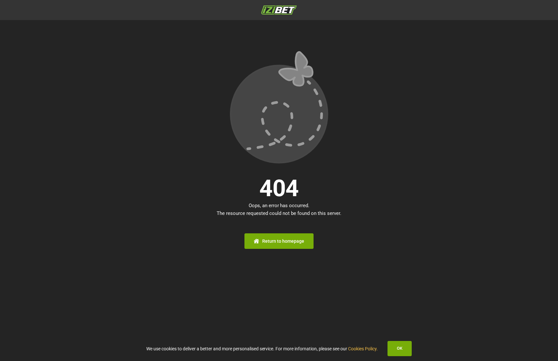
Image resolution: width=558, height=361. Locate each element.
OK (399, 348)
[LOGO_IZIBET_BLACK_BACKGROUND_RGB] (279, 8)
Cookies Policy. (363, 348)
